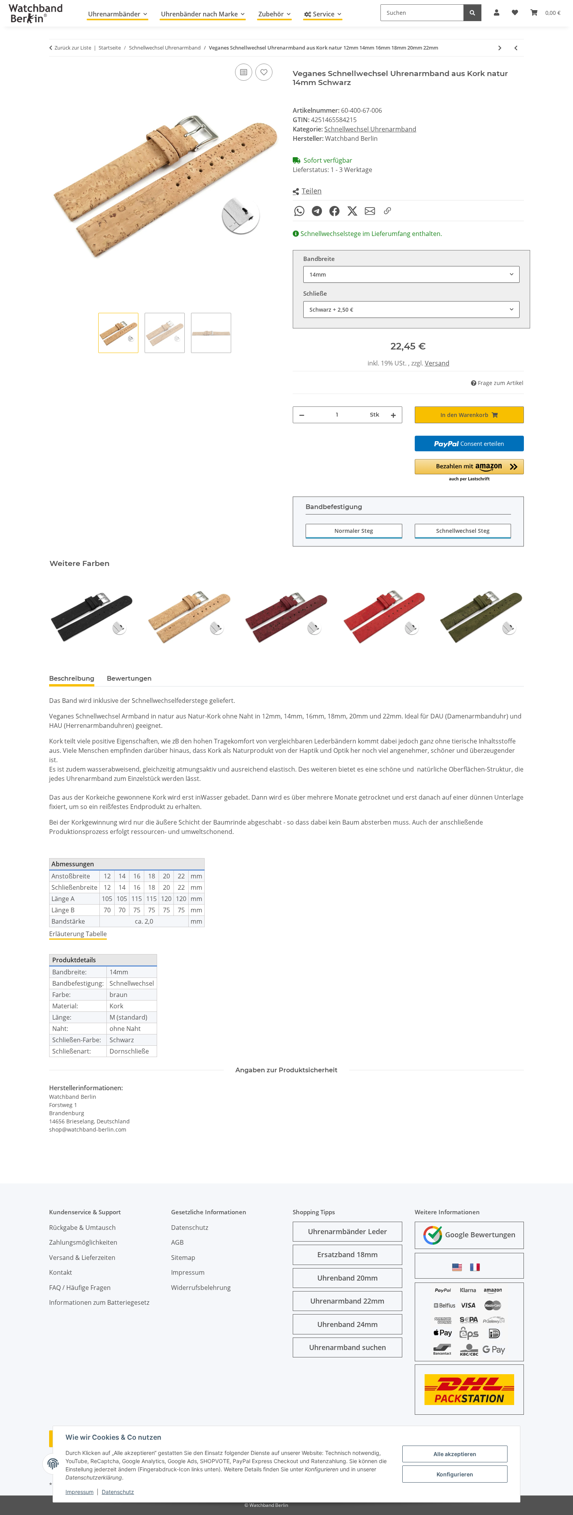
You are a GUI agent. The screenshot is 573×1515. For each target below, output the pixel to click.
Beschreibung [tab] (71, 678)
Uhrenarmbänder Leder (347, 1231)
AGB (177, 1242)
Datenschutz (118, 1491)
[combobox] (411, 274)
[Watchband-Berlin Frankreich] (477, 1267)
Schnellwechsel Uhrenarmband (370, 129)
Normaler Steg (353, 530)
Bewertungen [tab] (129, 678)
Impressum (79, 1491)
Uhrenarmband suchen (347, 1347)
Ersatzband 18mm (347, 1254)
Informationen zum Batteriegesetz (99, 1302)
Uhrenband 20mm (347, 1278)
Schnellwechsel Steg (463, 530)
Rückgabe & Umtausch (82, 1227)
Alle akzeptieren (454, 1454)
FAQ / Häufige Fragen (80, 1287)
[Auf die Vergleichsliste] (243, 72)
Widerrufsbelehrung (201, 1287)
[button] (307, 191)
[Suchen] (472, 12)
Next (511, 616)
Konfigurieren (455, 1474)
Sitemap (183, 1257)
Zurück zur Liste (73, 47)
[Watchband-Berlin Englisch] (459, 1267)
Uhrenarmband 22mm (347, 1301)
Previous (62, 616)
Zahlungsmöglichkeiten (83, 1242)
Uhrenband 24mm (347, 1324)
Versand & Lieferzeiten (82, 1257)
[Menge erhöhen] (393, 415)
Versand (437, 363)
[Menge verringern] (301, 415)
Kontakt (60, 1272)
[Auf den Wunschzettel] (263, 72)
